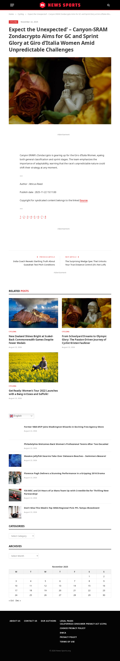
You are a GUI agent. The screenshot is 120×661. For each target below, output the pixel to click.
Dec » (18, 600)
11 (31, 585)
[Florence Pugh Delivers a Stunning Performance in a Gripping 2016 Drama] (15, 477)
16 (104, 585)
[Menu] (12, 5)
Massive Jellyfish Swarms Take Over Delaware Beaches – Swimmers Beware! (65, 456)
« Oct (11, 600)
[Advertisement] (63, 141)
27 (60, 595)
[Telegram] (12, 198)
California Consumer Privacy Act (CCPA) (83, 624)
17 (16, 590)
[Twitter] (12, 146)
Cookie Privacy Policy (72, 628)
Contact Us (30, 621)
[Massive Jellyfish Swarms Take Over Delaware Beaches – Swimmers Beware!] (15, 460)
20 (60, 590)
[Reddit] (12, 183)
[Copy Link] (12, 213)
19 (45, 590)
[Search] (108, 5)
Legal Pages (66, 621)
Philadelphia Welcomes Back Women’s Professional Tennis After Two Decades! (66, 444)
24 (16, 595)
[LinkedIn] (12, 153)
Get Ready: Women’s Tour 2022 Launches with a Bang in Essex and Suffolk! (33, 392)
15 (89, 585)
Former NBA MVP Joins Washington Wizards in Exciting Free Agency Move (64, 426)
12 (45, 585)
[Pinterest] (12, 161)
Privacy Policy (68, 637)
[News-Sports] (60, 5)
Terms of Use (67, 641)
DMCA (63, 632)
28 (74, 595)
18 (31, 590)
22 (89, 590)
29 (89, 595)
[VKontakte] (12, 191)
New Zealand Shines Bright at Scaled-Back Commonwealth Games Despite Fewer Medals (31, 340)
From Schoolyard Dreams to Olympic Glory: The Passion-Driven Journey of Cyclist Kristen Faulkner (84, 340)
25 (31, 595)
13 (60, 585)
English (17, 416)
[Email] (12, 168)
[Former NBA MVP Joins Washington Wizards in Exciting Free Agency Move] (15, 431)
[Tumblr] (12, 176)
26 (45, 595)
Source (84, 200)
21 (74, 590)
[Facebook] (12, 139)
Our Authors (48, 621)
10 (16, 585)
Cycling (13, 22)
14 (74, 585)
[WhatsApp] (12, 206)
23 (104, 590)
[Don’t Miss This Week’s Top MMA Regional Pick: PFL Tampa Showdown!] (15, 512)
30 (104, 595)
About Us (15, 621)
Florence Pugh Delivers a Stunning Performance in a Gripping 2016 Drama (64, 473)
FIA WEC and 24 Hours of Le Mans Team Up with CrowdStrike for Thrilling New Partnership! (66, 492)
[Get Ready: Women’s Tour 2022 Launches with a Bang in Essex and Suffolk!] (33, 367)
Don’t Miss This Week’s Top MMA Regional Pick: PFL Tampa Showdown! (61, 507)
